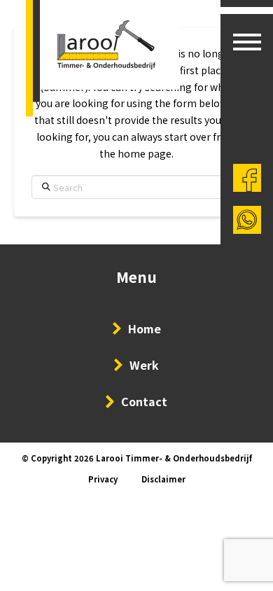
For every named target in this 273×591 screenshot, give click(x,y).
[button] (247, 42)
